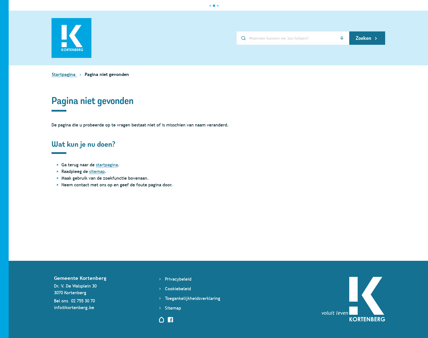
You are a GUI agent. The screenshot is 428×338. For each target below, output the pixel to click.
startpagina (107, 165)
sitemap (97, 171)
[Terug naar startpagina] (353, 320)
